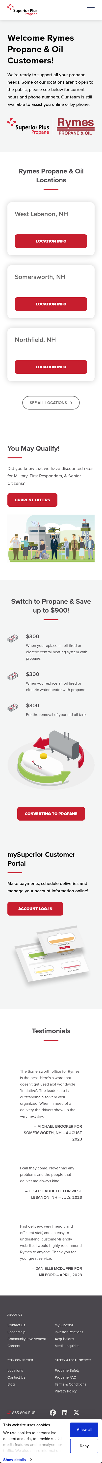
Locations (15, 1370)
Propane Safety (67, 1370)
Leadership (16, 1332)
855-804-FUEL (24, 1412)
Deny (84, 1446)
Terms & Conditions (70, 1384)
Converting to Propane (51, 814)
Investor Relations (69, 1332)
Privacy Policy (65, 1391)
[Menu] (91, 10)
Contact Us (16, 1325)
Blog (11, 1384)
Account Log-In (35, 909)
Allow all (84, 1429)
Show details (14, 1460)
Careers (13, 1346)
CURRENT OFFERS (32, 500)
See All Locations (49, 403)
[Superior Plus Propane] (22, 10)
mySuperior (64, 1325)
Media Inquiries (67, 1346)
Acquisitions (64, 1339)
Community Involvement (26, 1339)
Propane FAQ (65, 1377)
